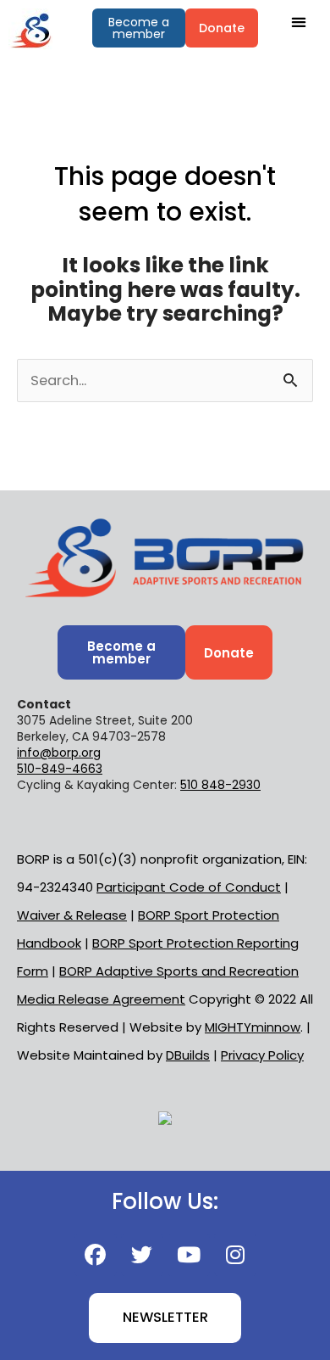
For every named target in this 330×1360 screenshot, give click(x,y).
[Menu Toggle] (299, 21)
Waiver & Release (72, 915)
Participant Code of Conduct (188, 887)
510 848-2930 (220, 784)
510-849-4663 (59, 768)
